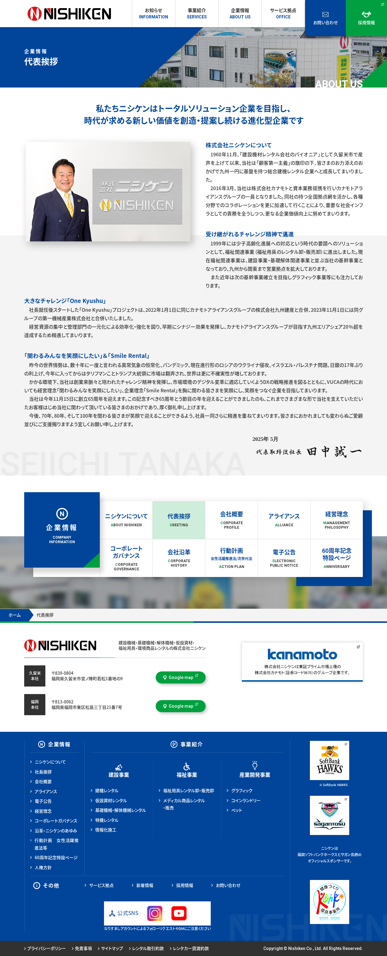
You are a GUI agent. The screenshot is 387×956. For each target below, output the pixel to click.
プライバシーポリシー (46, 948)
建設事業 (119, 774)
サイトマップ (112, 948)
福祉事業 (187, 774)
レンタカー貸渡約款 (191, 948)
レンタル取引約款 (148, 948)
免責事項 (83, 948)
